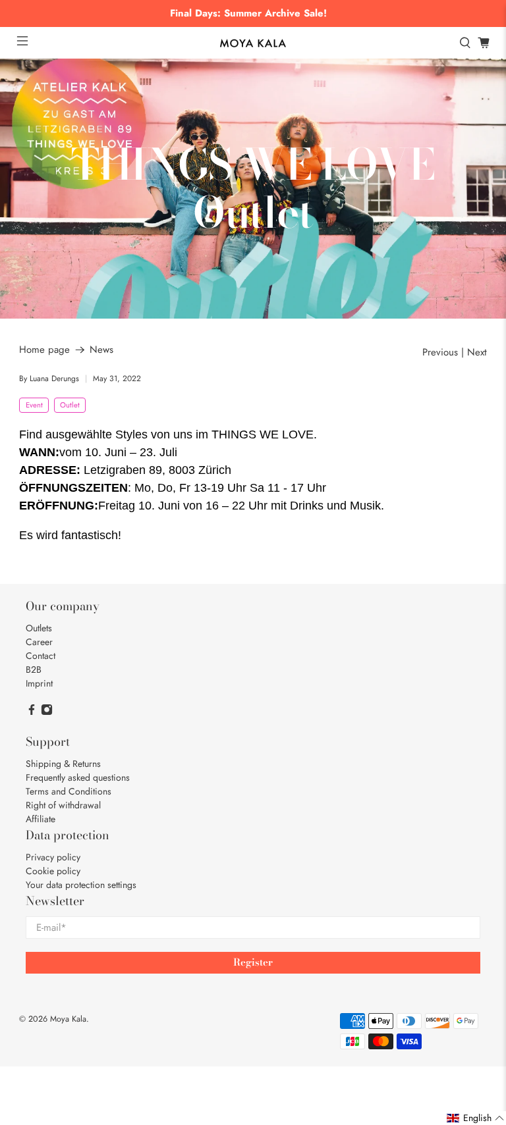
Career (39, 641)
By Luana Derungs (49, 378)
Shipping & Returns (63, 763)
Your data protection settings (81, 884)
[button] (475, 1118)
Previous (440, 352)
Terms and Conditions (68, 791)
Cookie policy (53, 870)
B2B (34, 669)
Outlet (70, 405)
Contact (40, 655)
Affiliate (40, 818)
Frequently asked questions (78, 777)
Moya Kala (68, 1019)
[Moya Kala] (253, 43)
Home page (44, 350)
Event (34, 405)
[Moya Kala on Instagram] (47, 712)
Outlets (39, 628)
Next (477, 352)
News (101, 350)
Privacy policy (53, 857)
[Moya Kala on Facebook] (32, 712)
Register (253, 962)
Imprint (39, 683)
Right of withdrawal (63, 805)
